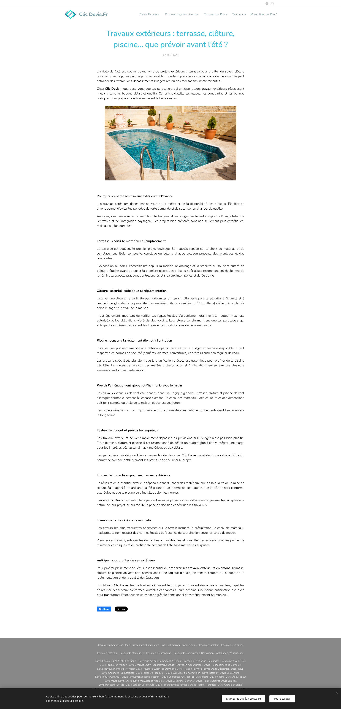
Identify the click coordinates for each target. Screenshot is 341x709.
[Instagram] (272, 4)
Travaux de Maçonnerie (158, 653)
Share (105, 609)
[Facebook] (267, 4)
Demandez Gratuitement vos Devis (226, 661)
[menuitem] (150, 14)
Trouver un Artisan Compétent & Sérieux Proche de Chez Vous (171, 661)
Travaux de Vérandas (232, 645)
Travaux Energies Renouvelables (179, 645)
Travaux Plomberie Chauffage (114, 645)
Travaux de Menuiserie (131, 653)
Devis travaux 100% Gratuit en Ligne (115, 661)
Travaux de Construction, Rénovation (193, 653)
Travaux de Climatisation (145, 645)
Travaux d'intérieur (107, 653)
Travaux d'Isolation (209, 645)
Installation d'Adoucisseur (230, 653)
